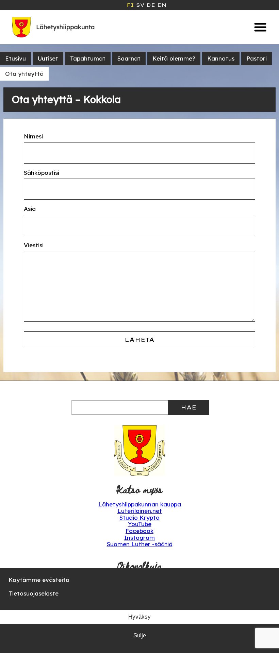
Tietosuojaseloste (34, 593)
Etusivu (15, 58)
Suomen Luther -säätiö (140, 544)
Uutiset (48, 58)
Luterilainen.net (139, 510)
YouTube (139, 524)
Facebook (139, 530)
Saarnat (129, 58)
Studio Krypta (139, 517)
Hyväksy (139, 617)
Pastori (256, 58)
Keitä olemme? (173, 58)
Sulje (139, 635)
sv (140, 5)
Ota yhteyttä (24, 73)
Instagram (139, 537)
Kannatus (220, 58)
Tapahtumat (87, 58)
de (150, 5)
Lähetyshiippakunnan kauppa (139, 504)
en (161, 5)
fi (130, 5)
